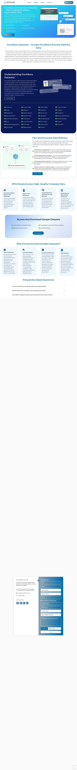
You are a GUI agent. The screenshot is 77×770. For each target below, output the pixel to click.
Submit (50, 631)
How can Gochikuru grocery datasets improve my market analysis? (29, 286)
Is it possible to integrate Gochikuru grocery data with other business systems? (32, 294)
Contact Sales (69, 2)
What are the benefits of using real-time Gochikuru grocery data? (29, 290)
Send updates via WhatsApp (49, 600)
